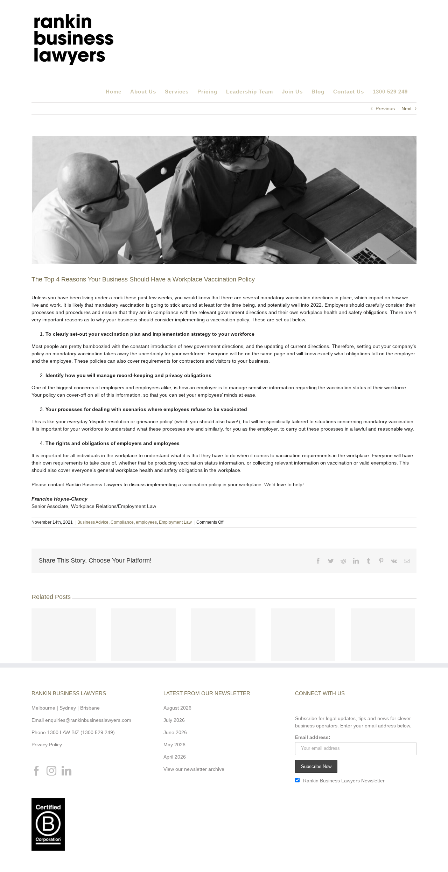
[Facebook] (36, 771)
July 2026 (174, 720)
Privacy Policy (46, 744)
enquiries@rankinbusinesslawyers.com (88, 720)
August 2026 (177, 708)
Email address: (312, 737)
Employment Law (175, 522)
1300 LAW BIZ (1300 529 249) (81, 732)
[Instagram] (51, 771)
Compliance (122, 522)
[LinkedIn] (66, 771)
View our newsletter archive (193, 769)
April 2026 (174, 757)
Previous (385, 108)
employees (146, 522)
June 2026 (175, 732)
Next (406, 108)
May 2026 (174, 744)
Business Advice (92, 522)
